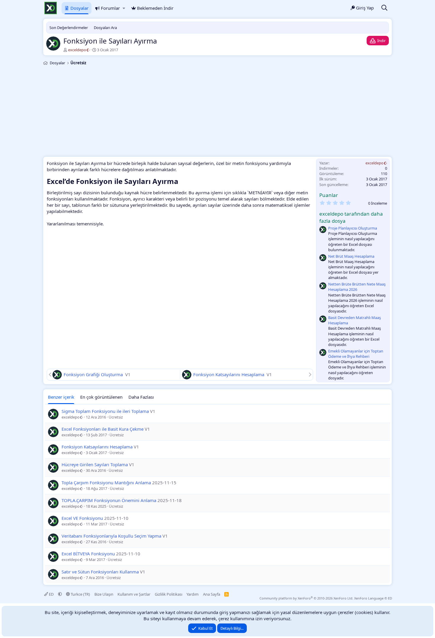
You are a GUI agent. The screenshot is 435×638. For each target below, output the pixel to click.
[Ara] (384, 8)
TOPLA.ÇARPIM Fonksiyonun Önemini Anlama (109, 500)
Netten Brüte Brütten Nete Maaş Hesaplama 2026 (357, 286)
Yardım (192, 594)
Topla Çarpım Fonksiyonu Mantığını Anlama (106, 482)
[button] (124, 8)
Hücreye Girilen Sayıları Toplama (95, 464)
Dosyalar (79, 8)
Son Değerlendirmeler (68, 27)
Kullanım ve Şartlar (133, 594)
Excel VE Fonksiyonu (82, 518)
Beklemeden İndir (155, 8)
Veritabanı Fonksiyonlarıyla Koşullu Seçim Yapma (111, 536)
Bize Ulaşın (103, 594)
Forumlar (110, 8)
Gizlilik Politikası (168, 594)
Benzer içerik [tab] (61, 397)
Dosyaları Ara (105, 27)
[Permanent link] (181, 181)
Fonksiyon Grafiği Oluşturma (94, 374)
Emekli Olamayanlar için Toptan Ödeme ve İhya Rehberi (355, 353)
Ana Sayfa (211, 594)
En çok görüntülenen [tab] (101, 397)
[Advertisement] (217, 111)
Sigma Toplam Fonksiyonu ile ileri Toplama (105, 411)
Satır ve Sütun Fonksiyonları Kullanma (100, 572)
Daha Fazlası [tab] (141, 397)
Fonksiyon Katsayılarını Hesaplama (229, 374)
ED (51, 594)
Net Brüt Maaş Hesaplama (351, 256)
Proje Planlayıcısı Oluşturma (352, 228)
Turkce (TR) (80, 594)
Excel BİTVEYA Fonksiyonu (88, 554)
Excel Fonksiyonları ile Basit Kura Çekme (103, 429)
